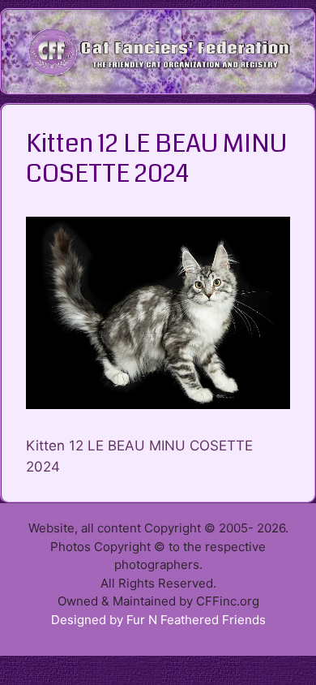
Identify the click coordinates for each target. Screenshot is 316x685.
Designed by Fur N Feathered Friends (158, 619)
